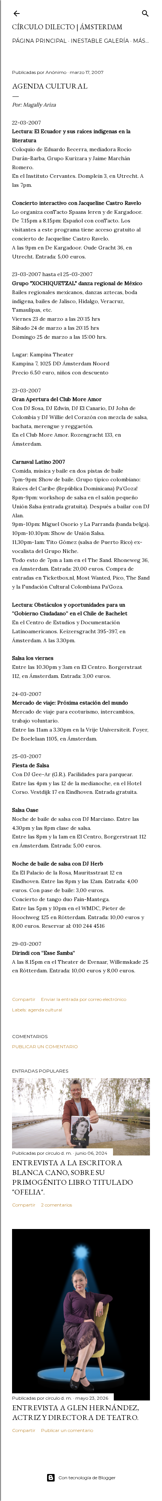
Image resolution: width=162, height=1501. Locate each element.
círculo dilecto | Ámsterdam (67, 27)
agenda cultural (45, 1010)
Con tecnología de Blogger (87, 1477)
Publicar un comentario (45, 1046)
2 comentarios (56, 1205)
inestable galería (100, 41)
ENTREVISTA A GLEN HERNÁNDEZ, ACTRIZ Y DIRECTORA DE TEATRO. (75, 1412)
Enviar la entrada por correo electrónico (83, 999)
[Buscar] (145, 12)
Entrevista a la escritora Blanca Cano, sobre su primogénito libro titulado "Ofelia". (72, 1177)
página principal (39, 41)
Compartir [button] (23, 999)
